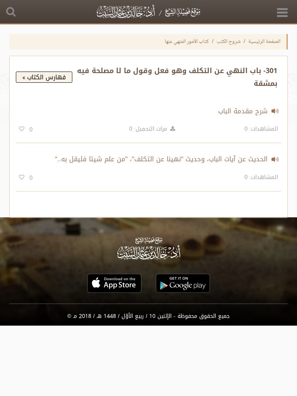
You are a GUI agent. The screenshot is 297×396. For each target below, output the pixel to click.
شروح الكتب (229, 41)
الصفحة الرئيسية (264, 41)
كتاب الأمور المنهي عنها (187, 41)
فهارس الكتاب (45, 77)
